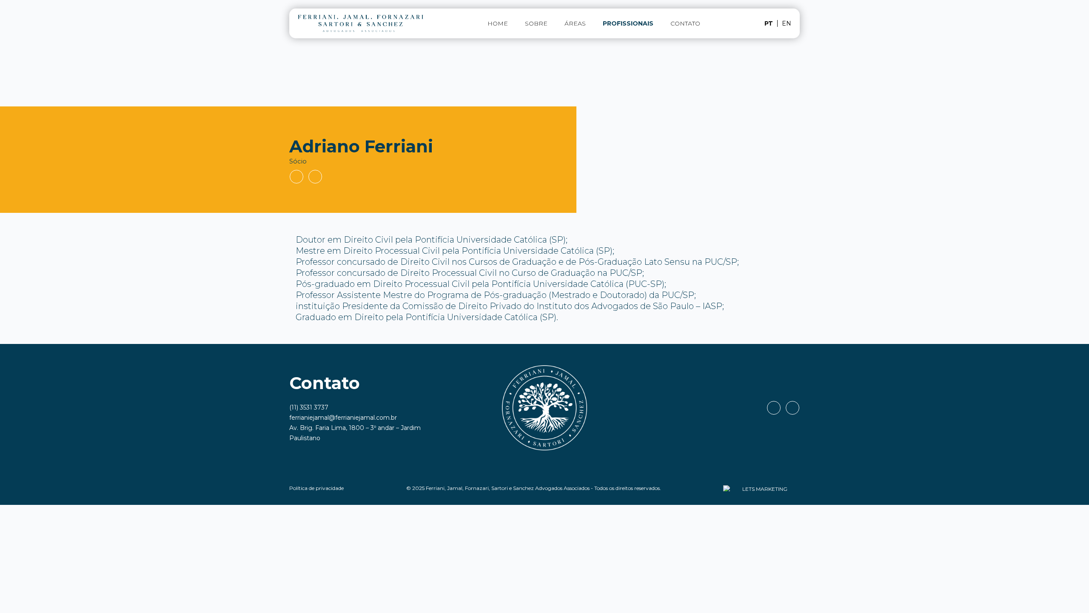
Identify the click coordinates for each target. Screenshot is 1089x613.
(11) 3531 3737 (308, 407)
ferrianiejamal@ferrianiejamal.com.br (343, 417)
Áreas (575, 23)
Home (497, 23)
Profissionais (628, 23)
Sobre (536, 23)
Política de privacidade (316, 488)
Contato (685, 23)
